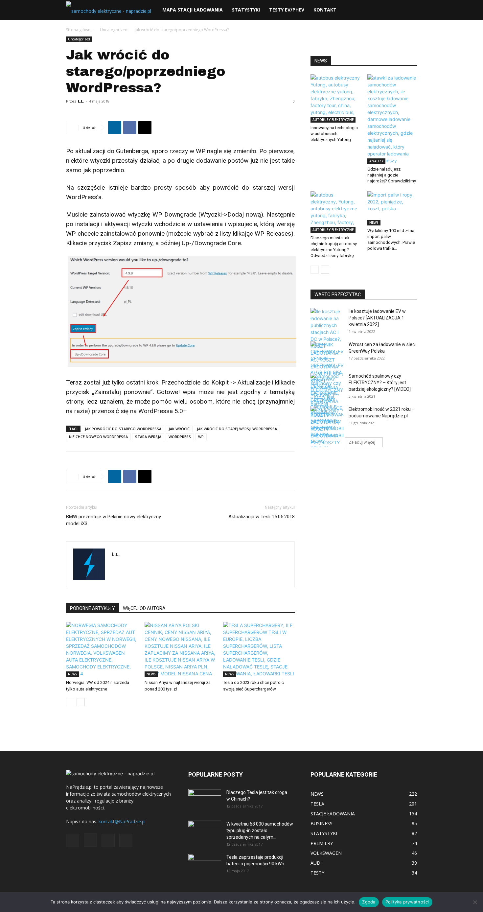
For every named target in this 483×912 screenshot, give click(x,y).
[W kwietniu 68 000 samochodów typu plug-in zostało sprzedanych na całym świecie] (204, 830)
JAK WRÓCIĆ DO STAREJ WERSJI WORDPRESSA (237, 428)
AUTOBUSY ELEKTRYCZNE (333, 119)
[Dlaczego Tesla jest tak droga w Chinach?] (204, 800)
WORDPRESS (180, 436)
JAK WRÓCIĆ (179, 428)
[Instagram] (90, 840)
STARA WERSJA (148, 436)
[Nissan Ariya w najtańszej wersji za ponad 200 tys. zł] (180, 649)
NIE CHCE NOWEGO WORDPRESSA (98, 436)
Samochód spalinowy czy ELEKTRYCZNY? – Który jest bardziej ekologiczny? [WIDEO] (380, 382)
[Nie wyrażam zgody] (475, 902)
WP (201, 436)
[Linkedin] (114, 127)
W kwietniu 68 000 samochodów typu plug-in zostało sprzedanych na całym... (259, 830)
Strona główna (79, 30)
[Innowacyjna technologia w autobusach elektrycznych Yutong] (335, 98)
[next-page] (81, 702)
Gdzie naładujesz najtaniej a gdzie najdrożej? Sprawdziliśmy (391, 175)
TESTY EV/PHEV (286, 10)
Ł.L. (81, 101)
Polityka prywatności (407, 901)
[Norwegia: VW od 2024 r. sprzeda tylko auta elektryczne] (102, 649)
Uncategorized (113, 30)
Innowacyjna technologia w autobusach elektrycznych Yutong (334, 133)
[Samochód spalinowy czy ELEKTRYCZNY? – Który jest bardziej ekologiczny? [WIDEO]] (326, 393)
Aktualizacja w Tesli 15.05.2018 (261, 517)
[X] (144, 127)
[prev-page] (70, 702)
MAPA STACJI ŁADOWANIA (192, 10)
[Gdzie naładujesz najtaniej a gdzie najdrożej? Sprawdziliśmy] (392, 119)
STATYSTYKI (246, 10)
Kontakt (324, 10)
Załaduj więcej (362, 442)
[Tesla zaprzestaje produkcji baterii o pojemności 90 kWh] (204, 861)
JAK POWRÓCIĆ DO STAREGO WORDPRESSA (123, 428)
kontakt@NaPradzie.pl (122, 821)
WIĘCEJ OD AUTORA (144, 608)
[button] (409, 10)
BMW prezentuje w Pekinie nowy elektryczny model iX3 (113, 520)
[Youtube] (125, 840)
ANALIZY (376, 161)
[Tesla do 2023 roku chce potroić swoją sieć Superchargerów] (259, 649)
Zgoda (368, 901)
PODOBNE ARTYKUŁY (92, 608)
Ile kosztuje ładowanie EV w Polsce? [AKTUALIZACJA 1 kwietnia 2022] (377, 318)
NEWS (72, 674)
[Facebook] (129, 127)
